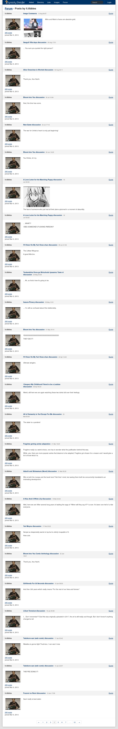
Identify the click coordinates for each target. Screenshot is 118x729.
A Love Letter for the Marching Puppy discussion (42, 179)
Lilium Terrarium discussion (34, 611)
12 (74, 722)
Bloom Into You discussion (34, 97)
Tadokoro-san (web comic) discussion (38, 638)
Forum (65, 2)
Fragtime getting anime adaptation (36, 444)
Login (109, 2)
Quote (111, 13)
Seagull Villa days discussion (34, 42)
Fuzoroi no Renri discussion (34, 693)
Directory (40, 2)
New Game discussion (32, 125)
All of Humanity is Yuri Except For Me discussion (42, 414)
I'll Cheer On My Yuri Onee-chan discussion (40, 245)
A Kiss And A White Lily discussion (37, 499)
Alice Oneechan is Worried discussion (38, 70)
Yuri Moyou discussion (32, 526)
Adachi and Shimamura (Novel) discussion (40, 471)
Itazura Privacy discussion (33, 302)
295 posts (8, 33)
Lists (49, 2)
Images (56, 2)
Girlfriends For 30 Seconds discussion (38, 583)
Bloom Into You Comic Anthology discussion (41, 553)
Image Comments (30, 13)
